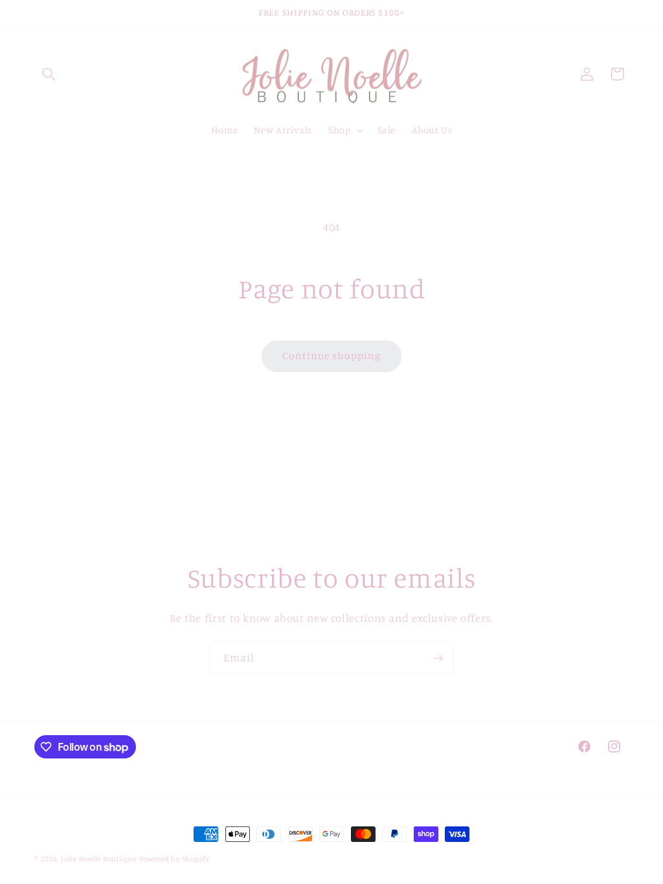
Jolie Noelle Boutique (98, 858)
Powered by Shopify (174, 858)
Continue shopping (331, 355)
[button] (49, 74)
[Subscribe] (438, 658)
